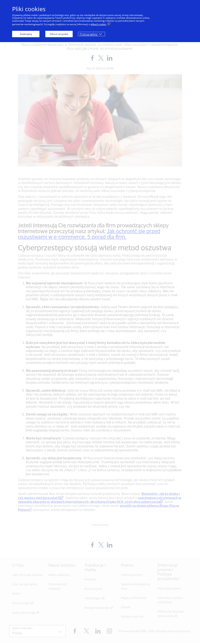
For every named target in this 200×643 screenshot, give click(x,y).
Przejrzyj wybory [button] (88, 34)
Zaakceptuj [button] (26, 34)
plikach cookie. (98, 24)
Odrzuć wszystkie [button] (59, 34)
